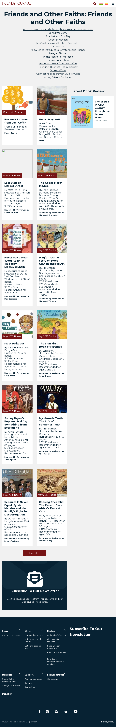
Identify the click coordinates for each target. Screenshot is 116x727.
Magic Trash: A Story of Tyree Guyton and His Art (52, 260)
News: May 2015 (49, 119)
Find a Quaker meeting (53, 640)
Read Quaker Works (56, 652)
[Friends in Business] (17, 100)
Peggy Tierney (11, 133)
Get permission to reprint (33, 647)
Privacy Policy (107, 722)
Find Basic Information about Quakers (55, 661)
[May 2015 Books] (17, 163)
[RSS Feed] (56, 711)
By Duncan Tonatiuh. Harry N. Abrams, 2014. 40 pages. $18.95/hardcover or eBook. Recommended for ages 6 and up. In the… (17, 526)
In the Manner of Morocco (58, 56)
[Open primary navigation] (112, 3)
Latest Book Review (88, 91)
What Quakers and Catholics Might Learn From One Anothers (58, 29)
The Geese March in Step (51, 184)
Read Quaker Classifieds (53, 647)
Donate (28, 683)
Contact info (53, 679)
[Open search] (94, 4)
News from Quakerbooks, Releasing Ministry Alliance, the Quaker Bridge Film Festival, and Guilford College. (51, 130)
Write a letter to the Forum (34, 640)
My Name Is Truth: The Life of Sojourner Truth (51, 421)
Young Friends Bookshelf (58, 77)
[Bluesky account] (66, 711)
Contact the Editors (11, 635)
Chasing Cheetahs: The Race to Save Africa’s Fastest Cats (51, 507)
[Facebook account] (39, 711)
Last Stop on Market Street (13, 184)
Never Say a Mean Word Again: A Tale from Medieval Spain (16, 262)
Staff (41, 141)
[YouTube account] (76, 711)
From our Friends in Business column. (15, 128)
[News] (52, 100)
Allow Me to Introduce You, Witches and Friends (58, 50)
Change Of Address (11, 685)
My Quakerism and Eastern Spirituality (58, 43)
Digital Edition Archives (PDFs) (9, 680)
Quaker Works (58, 70)
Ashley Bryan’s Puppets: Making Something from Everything (15, 423)
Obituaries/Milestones (57, 635)
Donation (7, 694)
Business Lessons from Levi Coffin (58, 63)
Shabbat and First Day (58, 36)
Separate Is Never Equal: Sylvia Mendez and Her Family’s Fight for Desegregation (16, 508)
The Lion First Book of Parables (50, 345)
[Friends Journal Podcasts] (47, 711)
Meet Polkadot (14, 343)
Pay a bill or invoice (33, 679)
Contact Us (30, 687)
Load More (34, 553)
